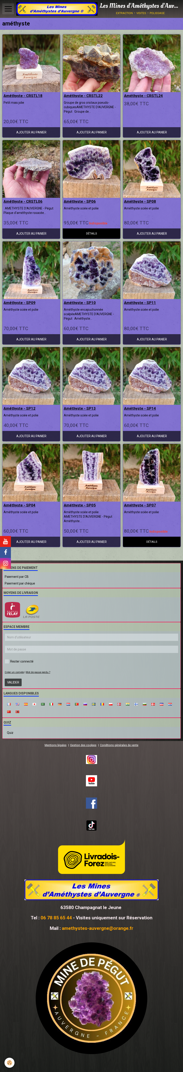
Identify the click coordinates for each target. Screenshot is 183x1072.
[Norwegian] (119, 704)
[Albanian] (17, 711)
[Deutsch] (60, 704)
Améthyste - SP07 (140, 505)
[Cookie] (9, 1063)
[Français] (9, 704)
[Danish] (153, 704)
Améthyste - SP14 (140, 408)
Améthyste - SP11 (140, 302)
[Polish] (110, 704)
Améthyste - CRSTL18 (23, 95)
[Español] (26, 704)
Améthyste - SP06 (80, 201)
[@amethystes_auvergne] (91, 759)
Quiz (10, 732)
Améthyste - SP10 (80, 302)
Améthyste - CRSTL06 (23, 201)
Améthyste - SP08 (140, 201)
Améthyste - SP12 (19, 408)
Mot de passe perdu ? (38, 672)
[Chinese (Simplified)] (9, 711)
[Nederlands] (68, 704)
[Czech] (161, 704)
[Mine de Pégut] (91, 998)
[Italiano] (51, 704)
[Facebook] (91, 803)
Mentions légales (56, 745)
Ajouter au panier (31, 132)
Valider (13, 682)
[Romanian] (102, 704)
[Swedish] (93, 704)
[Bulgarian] (144, 704)
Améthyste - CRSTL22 (83, 95)
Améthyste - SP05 (80, 505)
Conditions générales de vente (119, 745)
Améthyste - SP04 (19, 505)
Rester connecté (21, 661)
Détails (91, 233)
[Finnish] (136, 704)
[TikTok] (91, 825)
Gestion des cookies (83, 745)
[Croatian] (170, 704)
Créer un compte (14, 672)
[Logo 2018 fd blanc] (91, 890)
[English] (17, 704)
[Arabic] (43, 704)
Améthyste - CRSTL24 (143, 95)
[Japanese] (34, 704)
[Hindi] (127, 704)
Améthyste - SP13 (80, 408)
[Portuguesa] (77, 704)
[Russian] (85, 704)
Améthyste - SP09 (19, 302)
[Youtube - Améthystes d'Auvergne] (91, 780)
